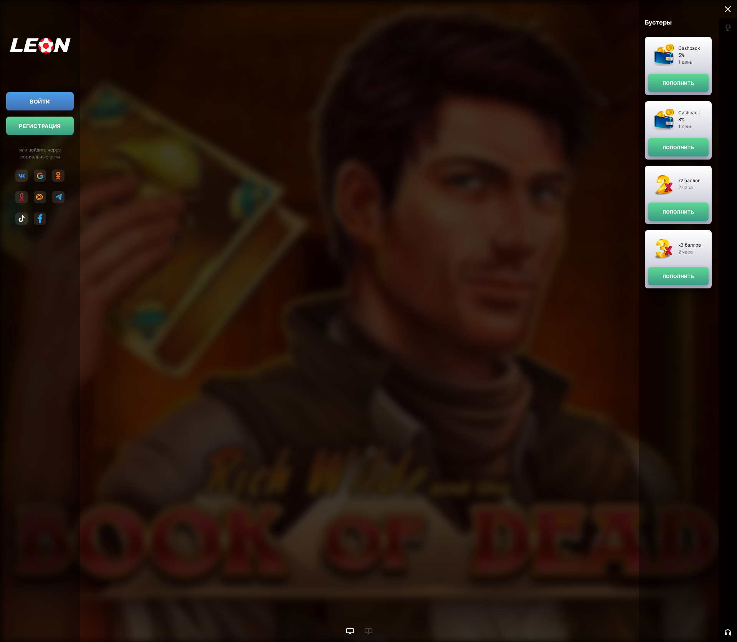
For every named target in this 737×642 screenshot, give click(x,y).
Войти (40, 101)
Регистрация (40, 126)
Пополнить (678, 83)
